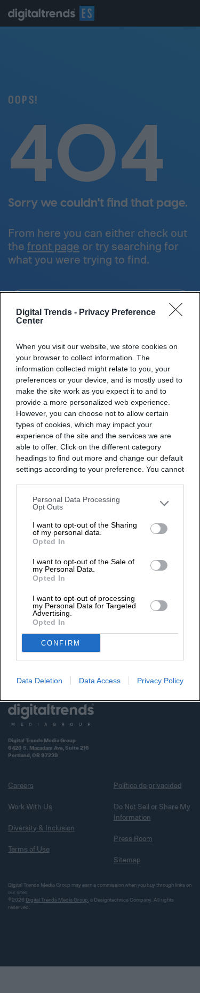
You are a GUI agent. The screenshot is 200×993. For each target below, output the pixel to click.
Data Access (100, 680)
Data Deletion (39, 680)
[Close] (179, 313)
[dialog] (100, 496)
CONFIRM (61, 643)
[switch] (158, 528)
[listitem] (100, 503)
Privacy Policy (160, 680)
